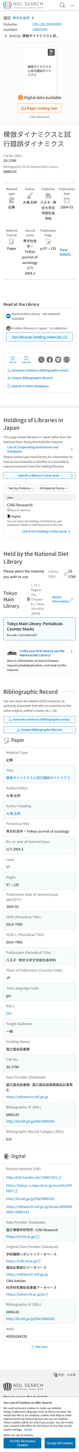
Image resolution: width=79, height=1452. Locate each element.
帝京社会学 (21, 17)
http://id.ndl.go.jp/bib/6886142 (30, 1121)
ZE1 (9, 1013)
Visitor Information (61, 599)
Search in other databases (30, 386)
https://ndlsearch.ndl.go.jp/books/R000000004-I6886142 (39, 1209)
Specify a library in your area (38, 475)
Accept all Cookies (60, 1443)
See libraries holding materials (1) (39, 336)
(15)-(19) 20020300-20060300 (47, 26)
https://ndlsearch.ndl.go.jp (27, 1096)
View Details (65, 252)
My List (12, 362)
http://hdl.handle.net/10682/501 (31, 1177)
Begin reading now (42, 108)
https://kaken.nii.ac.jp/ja (25, 1294)
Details (28, 1429)
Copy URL (26, 362)
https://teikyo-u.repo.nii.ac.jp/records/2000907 (39, 1188)
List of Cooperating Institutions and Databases (32, 449)
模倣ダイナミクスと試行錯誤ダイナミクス (38, 777)
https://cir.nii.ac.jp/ (21, 1236)
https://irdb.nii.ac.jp (21, 1260)
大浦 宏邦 (13, 813)
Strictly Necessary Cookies (22, 1443)
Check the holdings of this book (44, 531)
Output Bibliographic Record (32, 378)
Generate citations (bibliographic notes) (40, 370)
